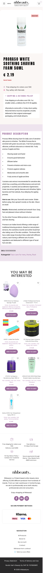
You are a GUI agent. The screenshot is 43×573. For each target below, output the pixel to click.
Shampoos (32, 382)
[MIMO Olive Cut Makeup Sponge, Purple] (11, 289)
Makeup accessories (14, 307)
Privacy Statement (10, 561)
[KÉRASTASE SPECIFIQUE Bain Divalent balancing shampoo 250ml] (31, 365)
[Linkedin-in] (21, 498)
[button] (21, 96)
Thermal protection (13, 419)
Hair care (13, 380)
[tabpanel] (21, 190)
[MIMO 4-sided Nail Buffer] (11, 328)
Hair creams (33, 345)
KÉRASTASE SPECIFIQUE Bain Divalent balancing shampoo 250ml (31, 377)
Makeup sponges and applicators (11, 308)
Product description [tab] (15, 133)
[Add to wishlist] (18, 283)
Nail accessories (13, 343)
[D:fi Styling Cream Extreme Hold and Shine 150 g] (31, 328)
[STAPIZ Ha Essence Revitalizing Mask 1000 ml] (11, 365)
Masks (11, 382)
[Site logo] (21, 3)
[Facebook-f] (16, 498)
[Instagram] (26, 498)
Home (28, 255)
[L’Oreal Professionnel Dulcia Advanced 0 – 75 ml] (31, 289)
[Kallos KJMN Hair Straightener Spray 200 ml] (11, 401)
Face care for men (18, 255)
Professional (33, 307)
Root (34, 255)
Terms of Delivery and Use (29, 561)
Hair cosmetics (30, 305)
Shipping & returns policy (20, 96)
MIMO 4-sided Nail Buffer (11, 339)
